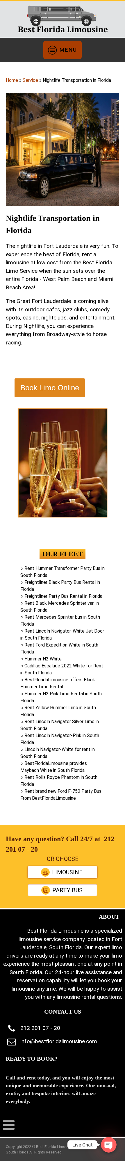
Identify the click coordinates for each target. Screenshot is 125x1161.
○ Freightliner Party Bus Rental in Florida (61, 596)
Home (12, 80)
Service (30, 80)
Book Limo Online (49, 387)
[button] (62, 872)
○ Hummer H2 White (41, 659)
